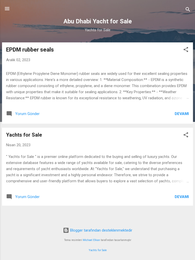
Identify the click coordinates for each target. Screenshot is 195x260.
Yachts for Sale (24, 135)
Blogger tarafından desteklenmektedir (100, 230)
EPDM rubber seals (30, 49)
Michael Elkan (91, 240)
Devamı (182, 113)
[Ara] (188, 10)
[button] (186, 50)
